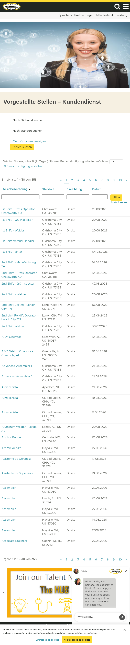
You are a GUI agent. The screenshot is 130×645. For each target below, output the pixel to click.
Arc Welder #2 (11, 448)
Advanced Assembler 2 (17, 376)
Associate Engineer (14, 541)
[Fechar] (124, 630)
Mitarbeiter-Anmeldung (111, 15)
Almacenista (10, 387)
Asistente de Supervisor (17, 473)
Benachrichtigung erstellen (24, 166)
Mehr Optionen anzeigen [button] (29, 141)
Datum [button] (96, 189)
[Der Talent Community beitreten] (54, 592)
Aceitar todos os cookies (77, 639)
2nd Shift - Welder (14, 294)
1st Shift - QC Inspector (17, 220)
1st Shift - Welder (13, 230)
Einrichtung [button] (74, 189)
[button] (126, 7)
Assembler (9, 488)
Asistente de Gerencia (16, 458)
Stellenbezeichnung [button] (15, 189)
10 (120, 180)
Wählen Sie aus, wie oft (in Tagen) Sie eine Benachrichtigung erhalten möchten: (56, 161)
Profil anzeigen (84, 15)
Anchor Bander (12, 437)
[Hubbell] (10, 6)
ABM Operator (11, 337)
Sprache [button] (64, 15)
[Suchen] (117, 6)
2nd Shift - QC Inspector (18, 283)
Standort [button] (48, 189)
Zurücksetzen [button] (119, 202)
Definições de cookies (47, 639)
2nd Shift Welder (13, 326)
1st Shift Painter (12, 251)
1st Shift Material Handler (18, 241)
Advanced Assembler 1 (17, 366)
